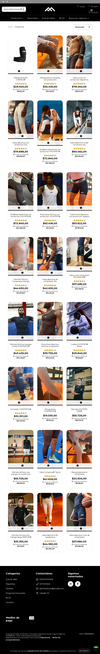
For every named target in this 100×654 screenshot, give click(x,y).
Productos (16, 18)
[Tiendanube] (86, 634)
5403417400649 (46, 579)
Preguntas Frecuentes (15, 593)
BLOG (62, 18)
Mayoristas (32, 18)
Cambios (9, 588)
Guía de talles (48, 18)
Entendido (84, 651)
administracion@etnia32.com (52, 588)
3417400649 (45, 584)
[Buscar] (23, 9)
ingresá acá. (45, 637)
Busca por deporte (78, 18)
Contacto (10, 602)
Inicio (10, 27)
